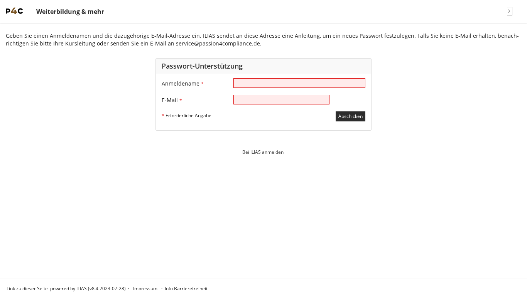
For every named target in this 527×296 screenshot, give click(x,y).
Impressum (145, 288)
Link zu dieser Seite (27, 288)
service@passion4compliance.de (218, 43)
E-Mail (172, 100)
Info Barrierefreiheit (186, 288)
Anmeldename (183, 83)
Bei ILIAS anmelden (263, 152)
